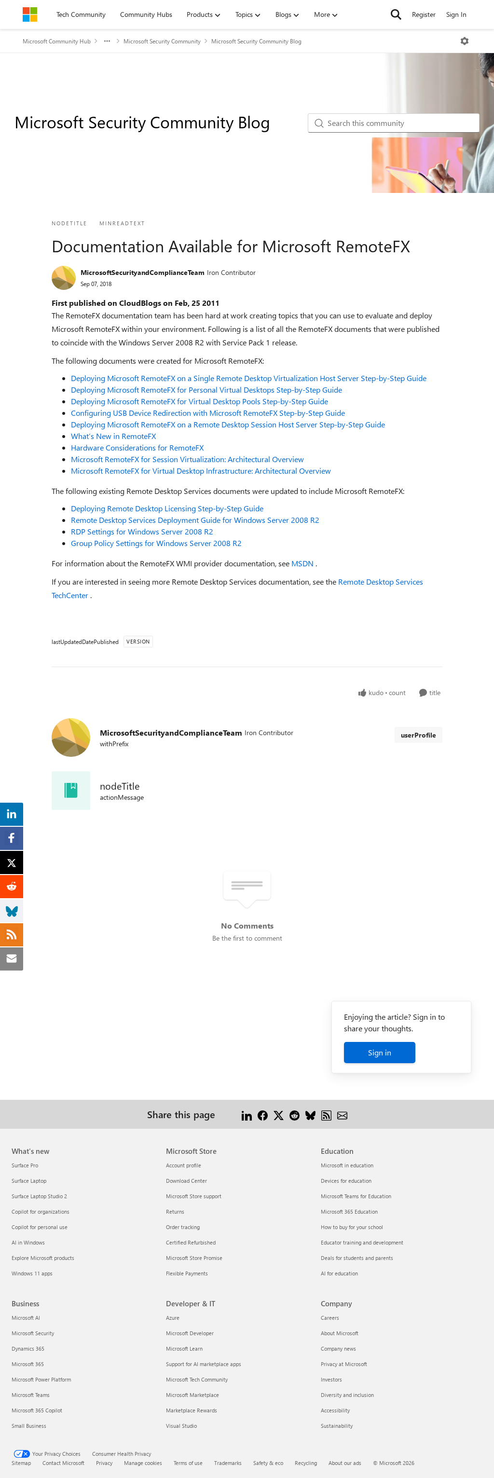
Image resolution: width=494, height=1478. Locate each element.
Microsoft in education (347, 1165)
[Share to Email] (342, 1114)
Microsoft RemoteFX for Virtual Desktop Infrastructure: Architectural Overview (201, 470)
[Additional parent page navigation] (107, 41)
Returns (175, 1211)
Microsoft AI (26, 1317)
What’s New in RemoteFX (113, 436)
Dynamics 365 (28, 1348)
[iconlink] (71, 790)
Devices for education (346, 1180)
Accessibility (335, 1410)
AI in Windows (28, 1242)
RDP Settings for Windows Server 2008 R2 (142, 531)
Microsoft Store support (193, 1196)
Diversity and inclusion (347, 1394)
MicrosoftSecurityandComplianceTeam (143, 272)
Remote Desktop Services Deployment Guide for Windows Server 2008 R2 (195, 520)
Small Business (29, 1425)
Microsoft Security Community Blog (256, 41)
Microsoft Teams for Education (356, 1196)
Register (424, 14)
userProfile (418, 734)
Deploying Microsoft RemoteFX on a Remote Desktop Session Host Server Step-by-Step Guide (228, 424)
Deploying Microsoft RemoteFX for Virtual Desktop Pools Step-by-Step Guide (199, 401)
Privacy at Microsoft (344, 1364)
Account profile (183, 1165)
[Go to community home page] (30, 14)
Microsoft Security (33, 1333)
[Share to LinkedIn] (247, 1114)
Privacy (104, 1462)
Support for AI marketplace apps (203, 1364)
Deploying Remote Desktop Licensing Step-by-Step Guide (167, 508)
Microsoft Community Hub (57, 41)
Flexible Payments (187, 1273)
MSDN (303, 563)
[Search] (396, 14)
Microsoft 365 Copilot (37, 1410)
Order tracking (183, 1227)
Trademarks (228, 1462)
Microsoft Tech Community (197, 1379)
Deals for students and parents (357, 1257)
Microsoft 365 (28, 1364)
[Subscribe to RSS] (326, 1114)
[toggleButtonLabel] (464, 41)
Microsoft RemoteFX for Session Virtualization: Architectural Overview (187, 459)
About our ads (345, 1462)
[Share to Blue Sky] (310, 1114)
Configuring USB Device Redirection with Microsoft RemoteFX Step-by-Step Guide (208, 413)
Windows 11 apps (32, 1273)
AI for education (339, 1273)
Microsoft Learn (184, 1348)
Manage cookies (143, 1462)
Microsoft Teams (31, 1394)
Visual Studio (181, 1425)
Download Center (186, 1180)
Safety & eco (268, 1462)
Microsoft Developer (190, 1333)
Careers (330, 1317)
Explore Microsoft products (43, 1257)
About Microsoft (339, 1333)
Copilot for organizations (40, 1211)
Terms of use (188, 1462)
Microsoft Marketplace (192, 1394)
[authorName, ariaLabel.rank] (64, 278)
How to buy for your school (352, 1227)
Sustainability (337, 1425)
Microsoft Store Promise (194, 1257)
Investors (331, 1379)
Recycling (306, 1462)
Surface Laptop (29, 1180)
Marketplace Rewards (191, 1410)
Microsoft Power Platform (41, 1379)
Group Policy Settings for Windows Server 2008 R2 (156, 543)
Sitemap (21, 1462)
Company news (338, 1348)
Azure (172, 1317)
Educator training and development (362, 1242)
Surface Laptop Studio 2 (39, 1196)
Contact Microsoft (63, 1462)
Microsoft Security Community (162, 41)
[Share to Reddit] (294, 1114)
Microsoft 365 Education (349, 1211)
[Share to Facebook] (263, 1114)
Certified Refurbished (191, 1242)
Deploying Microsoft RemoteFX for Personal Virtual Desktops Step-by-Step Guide (206, 389)
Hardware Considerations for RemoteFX (137, 447)
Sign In (456, 14)
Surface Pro (25, 1165)
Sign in (379, 1052)
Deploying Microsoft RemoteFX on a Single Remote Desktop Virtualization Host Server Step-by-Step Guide (248, 378)
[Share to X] (279, 1114)
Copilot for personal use (40, 1227)
